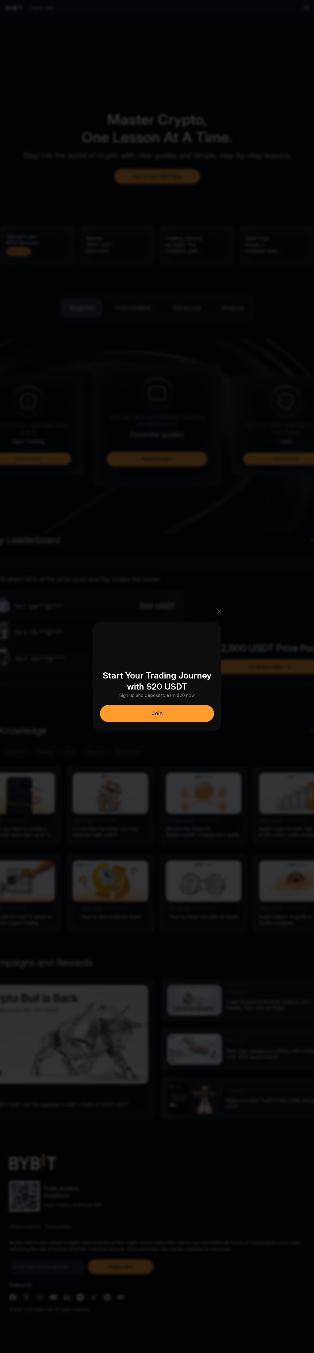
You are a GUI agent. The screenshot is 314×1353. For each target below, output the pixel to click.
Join (157, 713)
